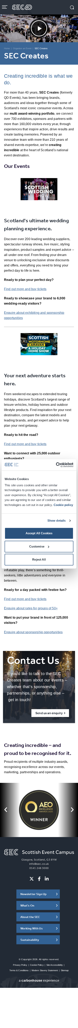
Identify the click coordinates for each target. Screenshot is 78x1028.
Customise (36, 546)
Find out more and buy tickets (25, 289)
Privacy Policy (20, 965)
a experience (39, 980)
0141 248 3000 (39, 868)
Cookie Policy (36, 965)
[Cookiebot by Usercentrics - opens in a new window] (56, 464)
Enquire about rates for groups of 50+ (31, 608)
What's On (27, 905)
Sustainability (29, 940)
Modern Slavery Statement (45, 970)
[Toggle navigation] (5, 7)
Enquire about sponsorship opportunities (33, 632)
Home (7, 48)
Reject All (39, 559)
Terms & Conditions (19, 970)
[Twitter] (31, 878)
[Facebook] (39, 878)
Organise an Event (22, 48)
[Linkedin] (47, 878)
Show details (56, 520)
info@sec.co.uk (39, 864)
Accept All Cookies (39, 533)
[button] (72, 7)
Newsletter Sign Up (33, 894)
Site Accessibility (54, 965)
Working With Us (31, 928)
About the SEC (30, 917)
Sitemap (65, 970)
